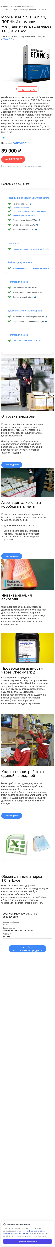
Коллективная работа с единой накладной (31, 268)
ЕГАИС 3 (7, 39)
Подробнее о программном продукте (27, 949)
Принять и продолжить (27, 1241)
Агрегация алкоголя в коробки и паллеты (30, 212)
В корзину (15, 159)
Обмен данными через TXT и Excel (27, 341)
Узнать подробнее (11, 465)
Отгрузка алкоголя (21, 208)
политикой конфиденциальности (30, 1231)
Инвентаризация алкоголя (24, 215)
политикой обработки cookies (15, 1233)
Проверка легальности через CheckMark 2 (30, 249)
